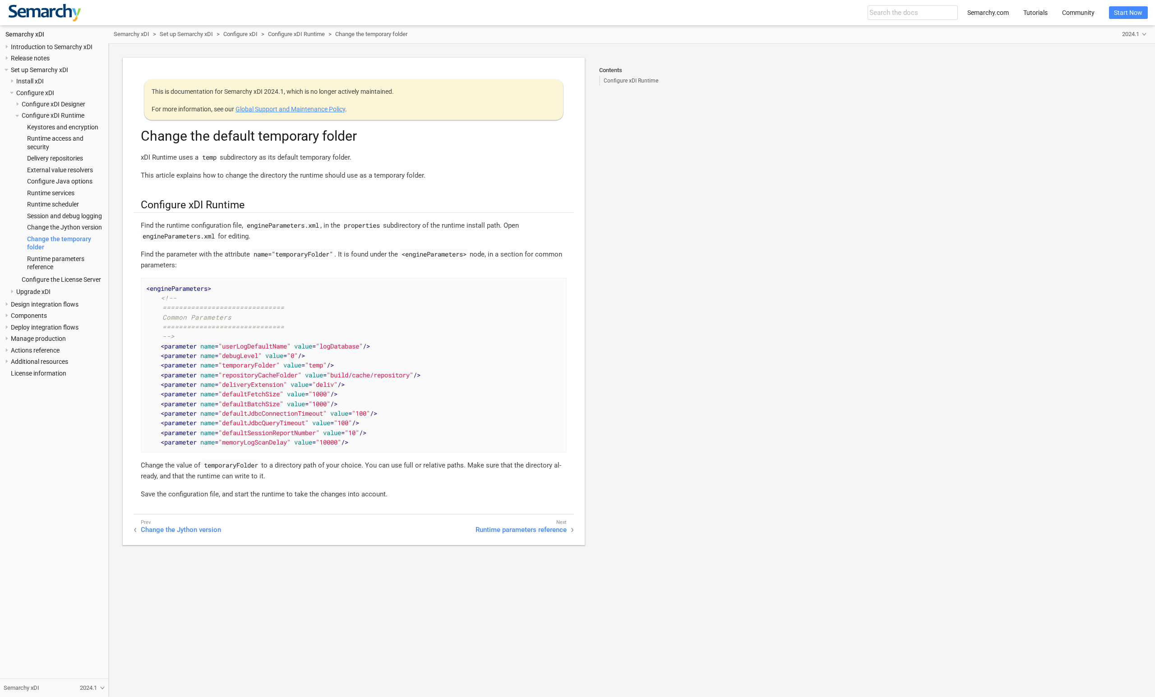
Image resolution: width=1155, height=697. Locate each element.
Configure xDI (35, 92)
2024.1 (1130, 34)
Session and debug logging (64, 216)
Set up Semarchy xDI (39, 69)
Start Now (1128, 12)
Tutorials (1035, 12)
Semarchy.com (988, 12)
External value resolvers (60, 170)
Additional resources (39, 361)
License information (38, 373)
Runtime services (50, 193)
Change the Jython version (64, 227)
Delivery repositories (55, 158)
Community (1078, 12)
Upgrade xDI (33, 291)
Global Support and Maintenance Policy (290, 109)
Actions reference (35, 350)
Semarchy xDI (24, 34)
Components (29, 315)
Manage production (38, 338)
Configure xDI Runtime (53, 115)
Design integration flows (45, 304)
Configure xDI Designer (53, 104)
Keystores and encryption (62, 127)
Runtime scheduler (53, 204)
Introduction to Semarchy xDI (51, 46)
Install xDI (30, 81)
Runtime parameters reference (521, 530)
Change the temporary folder (371, 34)
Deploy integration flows (45, 327)
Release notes (30, 58)
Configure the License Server (61, 279)
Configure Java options (59, 181)
